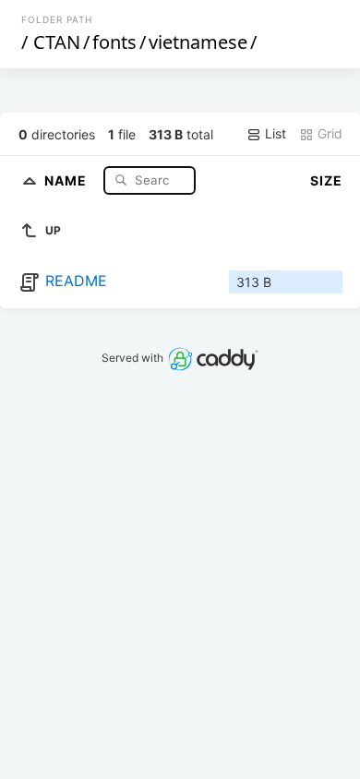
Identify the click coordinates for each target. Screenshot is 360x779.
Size (326, 180)
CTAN (56, 42)
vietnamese (198, 42)
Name (67, 179)
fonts (114, 42)
